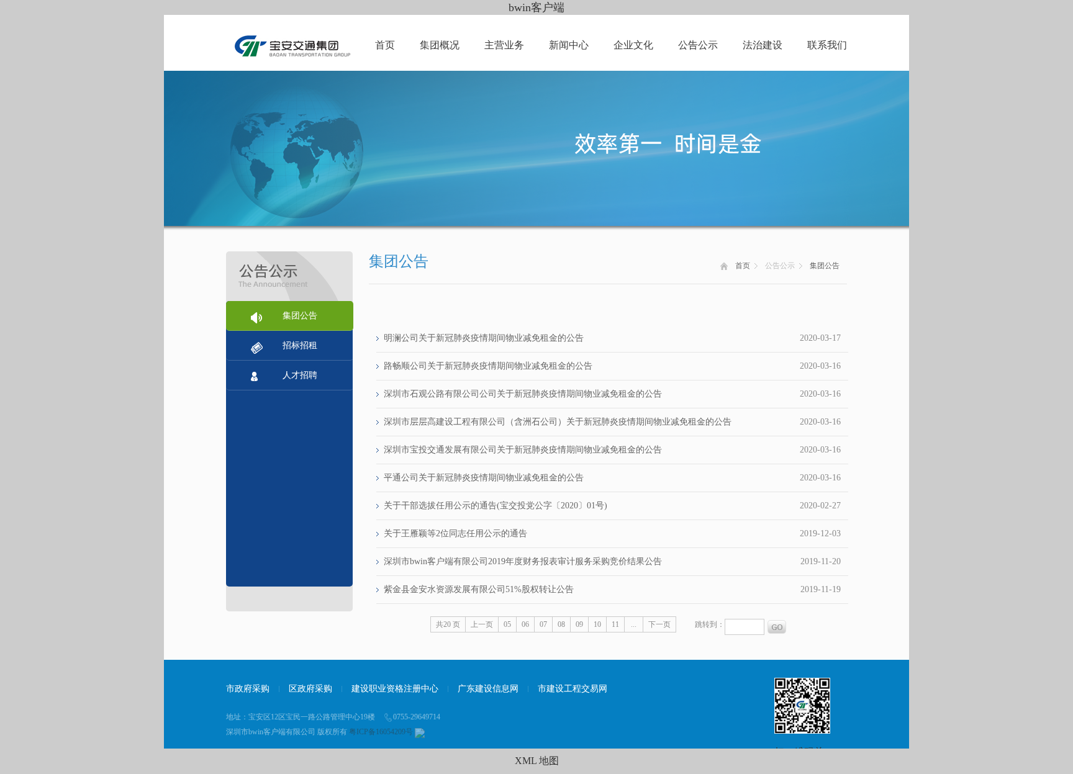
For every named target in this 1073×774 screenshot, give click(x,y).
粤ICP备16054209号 (381, 731)
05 (507, 624)
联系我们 (827, 45)
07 (543, 624)
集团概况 (440, 45)
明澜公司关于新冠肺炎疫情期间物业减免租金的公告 (484, 338)
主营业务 (504, 45)
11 (615, 624)
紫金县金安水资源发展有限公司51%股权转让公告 (479, 589)
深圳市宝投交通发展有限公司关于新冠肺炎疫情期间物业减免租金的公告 (523, 449)
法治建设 (762, 45)
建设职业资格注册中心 (394, 688)
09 (579, 624)
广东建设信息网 (488, 688)
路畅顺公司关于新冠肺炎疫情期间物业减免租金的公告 (488, 366)
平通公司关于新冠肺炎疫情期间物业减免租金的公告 (484, 477)
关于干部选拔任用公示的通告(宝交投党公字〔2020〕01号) (495, 505)
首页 (385, 45)
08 (561, 624)
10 (597, 624)
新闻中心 (569, 45)
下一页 (659, 624)
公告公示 (698, 45)
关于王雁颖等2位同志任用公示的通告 (455, 533)
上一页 (482, 624)
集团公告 (825, 265)
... (633, 624)
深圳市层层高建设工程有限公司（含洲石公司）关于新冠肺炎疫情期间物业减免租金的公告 (557, 421)
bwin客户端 (536, 7)
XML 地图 (537, 760)
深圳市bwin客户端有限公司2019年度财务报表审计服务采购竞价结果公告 (523, 561)
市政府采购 (247, 688)
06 (525, 624)
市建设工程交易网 (572, 688)
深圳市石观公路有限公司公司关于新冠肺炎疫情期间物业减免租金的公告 (523, 393)
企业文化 (633, 45)
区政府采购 (310, 688)
